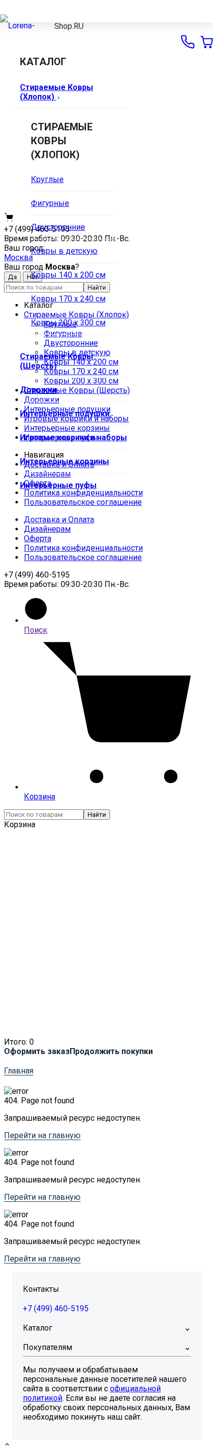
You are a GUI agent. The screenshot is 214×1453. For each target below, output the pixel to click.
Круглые (47, 179)
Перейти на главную (42, 1135)
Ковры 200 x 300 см (68, 322)
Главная (18, 1070)
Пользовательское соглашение (83, 502)
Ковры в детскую (64, 251)
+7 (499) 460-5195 (56, 1308)
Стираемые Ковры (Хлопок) (56, 92)
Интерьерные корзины (64, 461)
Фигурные (50, 203)
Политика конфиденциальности (83, 548)
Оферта (37, 538)
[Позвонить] (187, 41)
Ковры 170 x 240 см (68, 298)
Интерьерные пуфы (58, 485)
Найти (97, 814)
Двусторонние (58, 227)
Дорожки (38, 389)
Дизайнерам (47, 529)
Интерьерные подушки (64, 413)
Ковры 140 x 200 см (68, 275)
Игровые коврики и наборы (73, 437)
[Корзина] (206, 41)
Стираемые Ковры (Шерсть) (56, 361)
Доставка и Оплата (59, 519)
